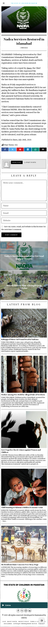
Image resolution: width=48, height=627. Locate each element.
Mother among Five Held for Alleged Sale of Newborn (23, 394)
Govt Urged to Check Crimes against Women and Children (21, 451)
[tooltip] (5, 149)
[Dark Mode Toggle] (42, 620)
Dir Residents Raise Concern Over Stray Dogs (19, 564)
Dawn (29, 68)
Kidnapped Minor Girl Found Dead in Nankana (19, 339)
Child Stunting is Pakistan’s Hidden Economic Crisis (22, 507)
